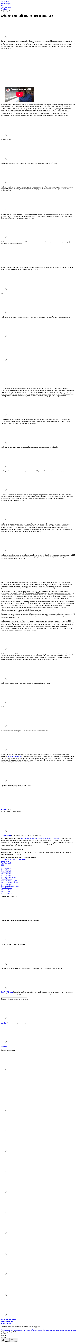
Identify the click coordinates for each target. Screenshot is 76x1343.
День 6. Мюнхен (6, 879)
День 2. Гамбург (6, 870)
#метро (34, 1330)
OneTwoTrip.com (7, 992)
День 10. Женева (6, 888)
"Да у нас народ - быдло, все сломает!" (14, 859)
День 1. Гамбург (6, 868)
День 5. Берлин (6, 875)
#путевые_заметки (58, 1330)
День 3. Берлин (6, 872)
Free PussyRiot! (6, 863)
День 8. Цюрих (6, 884)
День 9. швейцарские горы (10, 886)
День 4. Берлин (6, 873)
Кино (2, 865)
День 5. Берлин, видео (8, 877)
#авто (11, 1330)
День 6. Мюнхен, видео (9, 881)
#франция (68, 1330)
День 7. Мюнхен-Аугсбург (10, 882)
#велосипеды (5, 1330)
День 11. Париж (6, 889)
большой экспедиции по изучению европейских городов (40, 838)
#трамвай (40, 1330)
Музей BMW (5, 861)
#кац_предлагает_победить (22, 1330)
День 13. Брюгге (6, 893)
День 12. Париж (6, 891)
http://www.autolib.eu (14, 756)
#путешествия (47, 1330)
